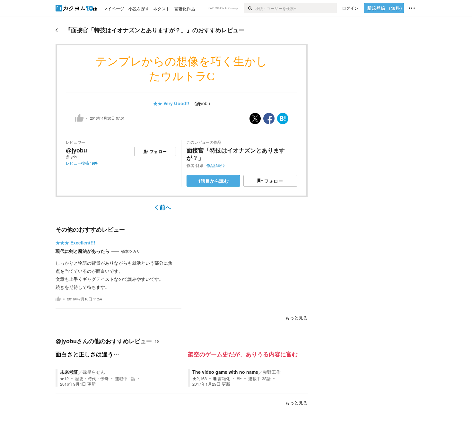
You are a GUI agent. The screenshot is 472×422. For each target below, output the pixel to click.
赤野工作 (272, 372)
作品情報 (214, 165)
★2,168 (199, 378)
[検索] (249, 8)
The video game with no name (225, 372)
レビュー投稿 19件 (82, 163)
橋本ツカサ (130, 251)
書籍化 (224, 378)
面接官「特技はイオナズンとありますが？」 (236, 154)
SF (239, 378)
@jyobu (202, 103)
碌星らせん (94, 372)
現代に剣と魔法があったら (82, 251)
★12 (64, 378)
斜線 (199, 165)
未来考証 (69, 372)
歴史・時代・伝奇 (92, 378)
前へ (165, 207)
